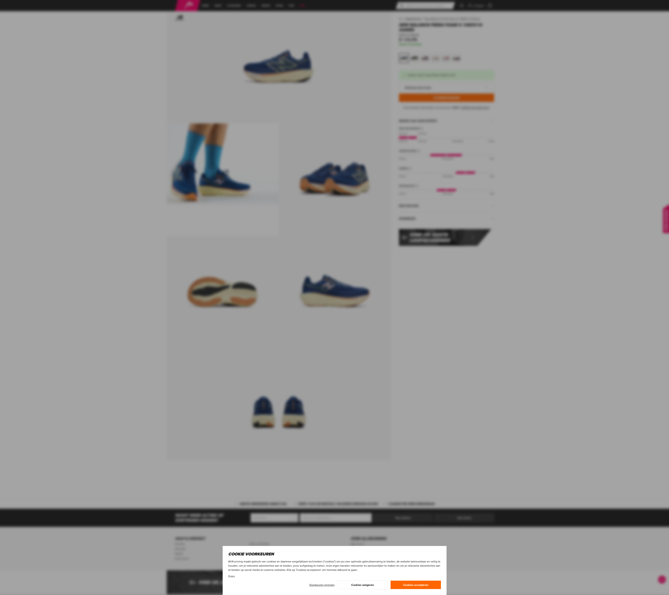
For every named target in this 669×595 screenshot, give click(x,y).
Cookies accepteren (415, 584)
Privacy (231, 576)
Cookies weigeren (362, 584)
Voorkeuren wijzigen (322, 584)
